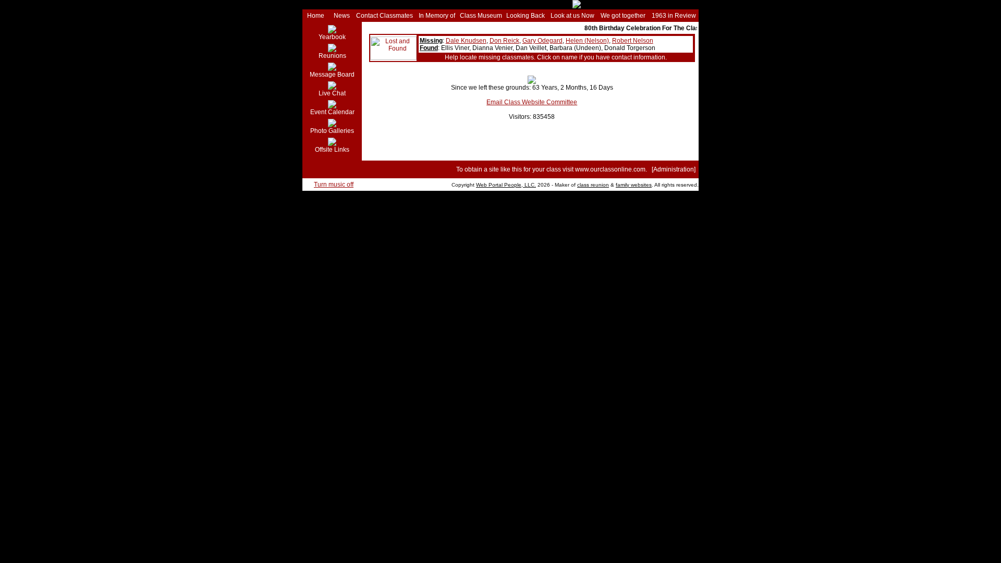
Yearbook (332, 37)
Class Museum (481, 15)
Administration (673, 169)
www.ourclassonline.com (610, 169)
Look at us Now (572, 15)
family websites (634, 185)
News (342, 15)
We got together (623, 15)
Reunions (332, 55)
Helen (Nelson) (587, 40)
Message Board (332, 74)
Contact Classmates (384, 15)
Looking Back (525, 15)
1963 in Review (674, 15)
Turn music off (333, 184)
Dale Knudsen (466, 40)
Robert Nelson (632, 40)
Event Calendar (332, 112)
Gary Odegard (542, 40)
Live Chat (332, 93)
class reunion (593, 185)
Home (315, 15)
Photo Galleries (332, 130)
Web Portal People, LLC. (506, 185)
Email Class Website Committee (531, 102)
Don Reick (504, 40)
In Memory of (437, 15)
